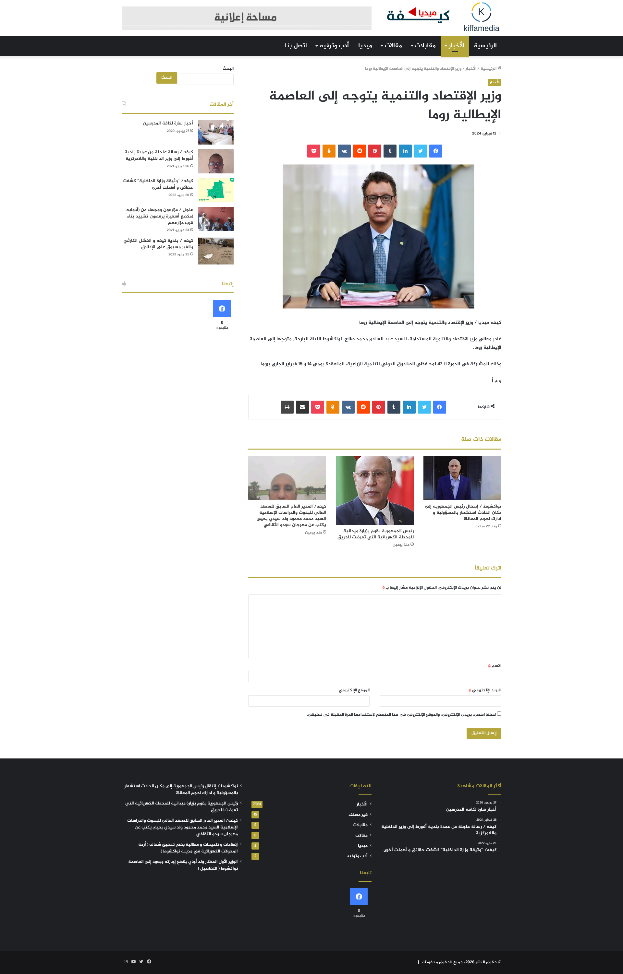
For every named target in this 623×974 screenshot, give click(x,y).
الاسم (494, 666)
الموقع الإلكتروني (354, 690)
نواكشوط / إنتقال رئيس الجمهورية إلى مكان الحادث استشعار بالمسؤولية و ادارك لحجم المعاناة (463, 512)
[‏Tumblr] (390, 151)
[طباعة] (287, 407)
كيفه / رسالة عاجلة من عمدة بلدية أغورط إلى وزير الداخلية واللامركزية (159, 155)
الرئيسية (485, 46)
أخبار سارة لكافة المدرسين (168, 123)
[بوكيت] (313, 151)
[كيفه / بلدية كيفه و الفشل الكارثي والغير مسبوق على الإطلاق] (216, 251)
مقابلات (425, 46)
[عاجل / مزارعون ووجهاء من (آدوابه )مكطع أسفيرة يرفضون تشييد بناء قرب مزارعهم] (216, 219)
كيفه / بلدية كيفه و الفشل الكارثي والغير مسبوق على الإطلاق (158, 244)
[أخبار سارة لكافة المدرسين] (216, 132)
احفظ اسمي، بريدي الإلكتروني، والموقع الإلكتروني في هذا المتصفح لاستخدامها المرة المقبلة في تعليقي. (401, 714)
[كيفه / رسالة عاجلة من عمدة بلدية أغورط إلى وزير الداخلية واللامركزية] (216, 161)
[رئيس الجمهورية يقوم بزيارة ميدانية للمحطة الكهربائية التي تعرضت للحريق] (375, 490)
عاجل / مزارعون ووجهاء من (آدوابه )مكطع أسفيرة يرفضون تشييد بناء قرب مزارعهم (159, 216)
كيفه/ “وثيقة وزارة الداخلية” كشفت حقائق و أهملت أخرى (158, 184)
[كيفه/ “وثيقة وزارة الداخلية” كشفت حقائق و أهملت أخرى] (216, 190)
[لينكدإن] (405, 151)
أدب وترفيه (334, 46)
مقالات (393, 46)
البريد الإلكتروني (485, 690)
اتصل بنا (296, 46)
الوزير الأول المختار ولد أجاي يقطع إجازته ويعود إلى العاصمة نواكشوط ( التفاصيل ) (183, 865)
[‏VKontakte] (344, 151)
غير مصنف (358, 814)
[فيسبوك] (435, 151)
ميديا (365, 46)
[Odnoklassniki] (329, 151)
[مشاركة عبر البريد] (302, 407)
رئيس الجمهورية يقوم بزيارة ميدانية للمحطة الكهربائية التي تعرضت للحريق (375, 534)
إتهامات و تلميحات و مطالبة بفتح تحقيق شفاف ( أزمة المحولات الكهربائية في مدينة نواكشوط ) (188, 848)
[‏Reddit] (359, 151)
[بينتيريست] (374, 151)
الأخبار (456, 46)
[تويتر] (420, 151)
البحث (228, 68)
